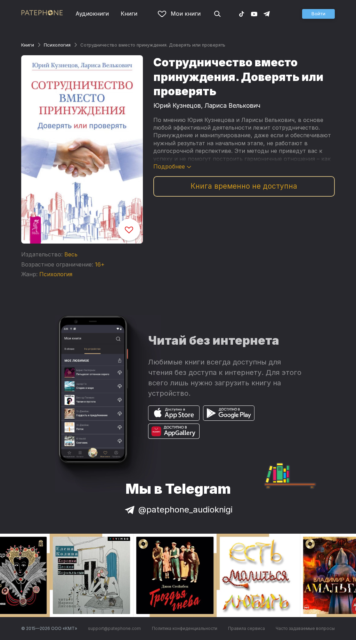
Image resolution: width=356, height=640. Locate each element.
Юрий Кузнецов (177, 105)
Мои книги (186, 13)
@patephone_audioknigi (185, 509)
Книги (129, 13)
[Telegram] (266, 13)
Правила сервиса (246, 628)
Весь (71, 254)
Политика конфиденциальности (184, 628)
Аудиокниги (92, 13)
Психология (57, 45)
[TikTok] (241, 13)
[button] (318, 14)
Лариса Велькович (232, 105)
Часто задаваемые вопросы (305, 628)
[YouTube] (254, 13)
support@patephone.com (114, 628)
